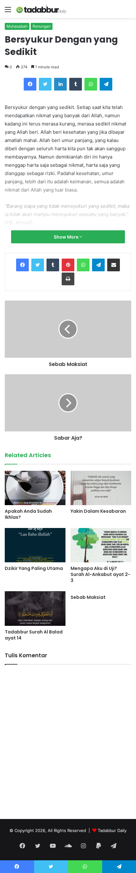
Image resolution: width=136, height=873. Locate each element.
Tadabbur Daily (112, 830)
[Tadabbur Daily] (41, 9)
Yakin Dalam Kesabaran (98, 511)
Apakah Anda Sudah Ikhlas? (28, 514)
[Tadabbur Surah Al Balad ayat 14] (35, 608)
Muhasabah (17, 26)
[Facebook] (30, 84)
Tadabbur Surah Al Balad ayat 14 (34, 635)
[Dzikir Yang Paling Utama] (35, 545)
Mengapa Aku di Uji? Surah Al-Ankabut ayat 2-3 (100, 574)
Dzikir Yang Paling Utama (34, 568)
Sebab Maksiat (88, 597)
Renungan (42, 26)
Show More (66, 237)
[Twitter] (45, 84)
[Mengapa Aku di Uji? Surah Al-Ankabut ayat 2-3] (101, 545)
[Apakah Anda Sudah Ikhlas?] (35, 488)
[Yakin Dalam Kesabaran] (101, 488)
